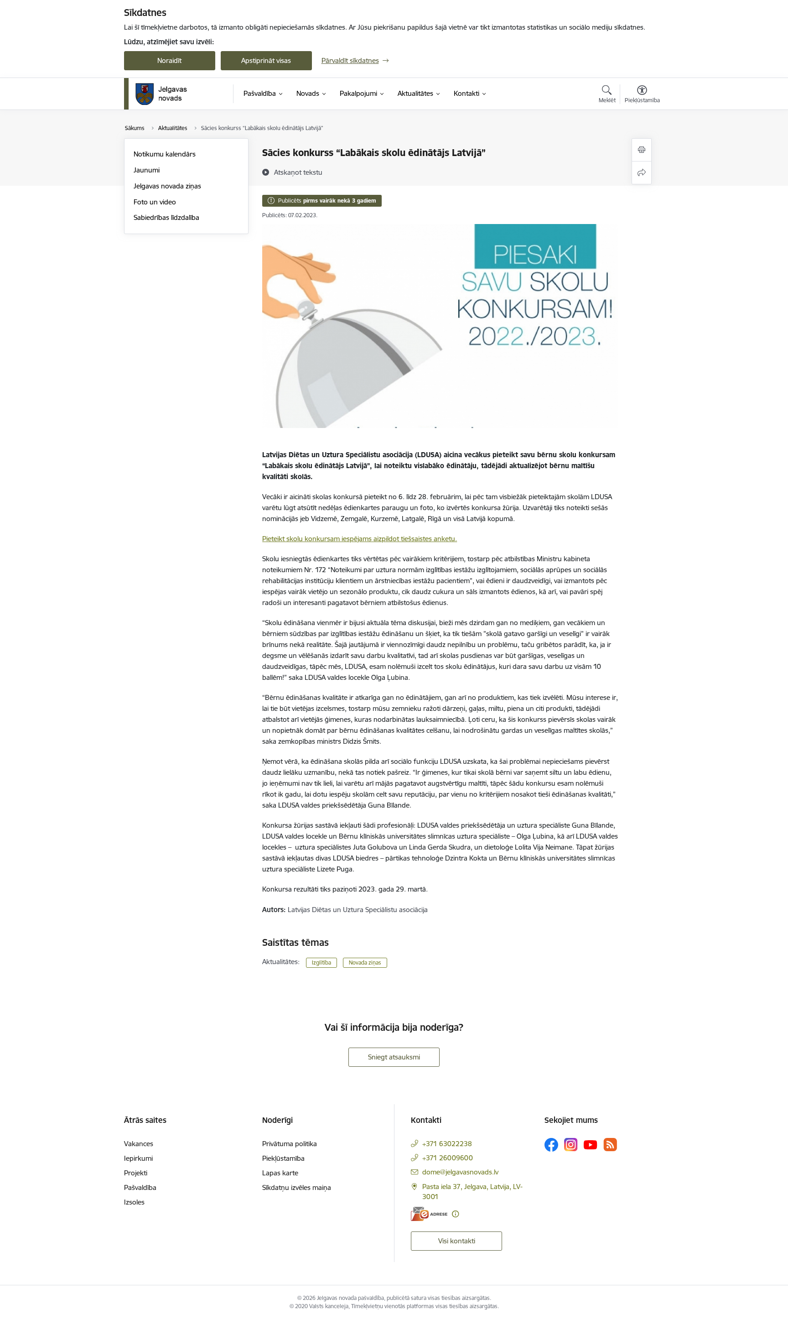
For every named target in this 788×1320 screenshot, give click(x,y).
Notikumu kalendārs (165, 154)
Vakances (138, 1143)
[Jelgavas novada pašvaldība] (167, 94)
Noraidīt (169, 60)
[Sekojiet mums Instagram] (571, 1144)
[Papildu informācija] (455, 1213)
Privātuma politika (289, 1143)
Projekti (135, 1173)
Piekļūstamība (283, 1158)
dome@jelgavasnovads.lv (460, 1172)
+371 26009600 (447, 1157)
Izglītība (321, 962)
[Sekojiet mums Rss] (610, 1144)
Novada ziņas (365, 962)
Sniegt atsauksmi (394, 1057)
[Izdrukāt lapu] (641, 150)
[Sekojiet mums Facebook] (551, 1145)
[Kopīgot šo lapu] (641, 173)
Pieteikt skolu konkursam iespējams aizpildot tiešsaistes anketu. (359, 538)
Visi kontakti (456, 1241)
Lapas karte (280, 1173)
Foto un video (155, 202)
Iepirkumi (138, 1158)
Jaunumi (147, 170)
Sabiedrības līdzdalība (166, 217)
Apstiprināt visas (266, 60)
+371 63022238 (447, 1143)
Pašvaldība (140, 1187)
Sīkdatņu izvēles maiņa (296, 1187)
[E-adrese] (429, 1213)
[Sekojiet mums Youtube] (590, 1144)
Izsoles (134, 1202)
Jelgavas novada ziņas (167, 186)
